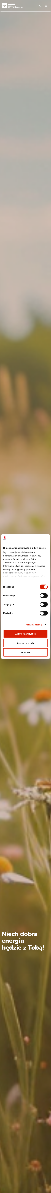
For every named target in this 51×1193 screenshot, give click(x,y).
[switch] (44, 595)
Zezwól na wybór (25, 643)
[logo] (16, 5)
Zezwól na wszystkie (25, 633)
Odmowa (25, 652)
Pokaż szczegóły (34, 624)
